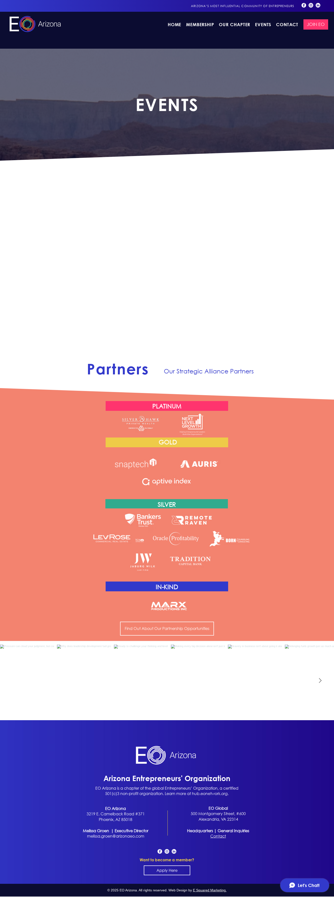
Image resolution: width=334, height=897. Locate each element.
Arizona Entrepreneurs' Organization (166, 778)
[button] (235, 24)
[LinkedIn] (318, 5)
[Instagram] (311, 5)
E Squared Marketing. (210, 890)
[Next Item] (320, 680)
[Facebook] (303, 5)
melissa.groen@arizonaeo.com (115, 836)
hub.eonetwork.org (210, 793)
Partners (118, 369)
